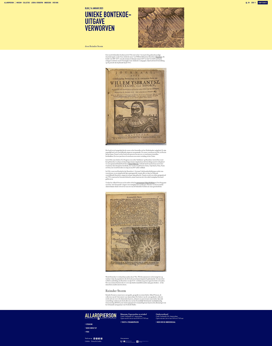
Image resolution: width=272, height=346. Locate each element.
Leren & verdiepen (37, 3)
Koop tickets (263, 3)
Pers (87, 332)
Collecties (26, 3)
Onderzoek (47, 3)
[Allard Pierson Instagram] (101, 339)
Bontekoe (159, 57)
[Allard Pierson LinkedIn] (94, 339)
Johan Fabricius (133, 164)
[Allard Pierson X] (97, 339)
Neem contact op (91, 328)
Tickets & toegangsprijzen (130, 322)
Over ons (55, 3)
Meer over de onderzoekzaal (166, 322)
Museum (19, 3)
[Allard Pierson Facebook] (99, 339)
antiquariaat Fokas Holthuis (145, 183)
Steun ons (89, 324)
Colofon (87, 341)
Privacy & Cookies (96, 341)
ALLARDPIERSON (9, 3)
